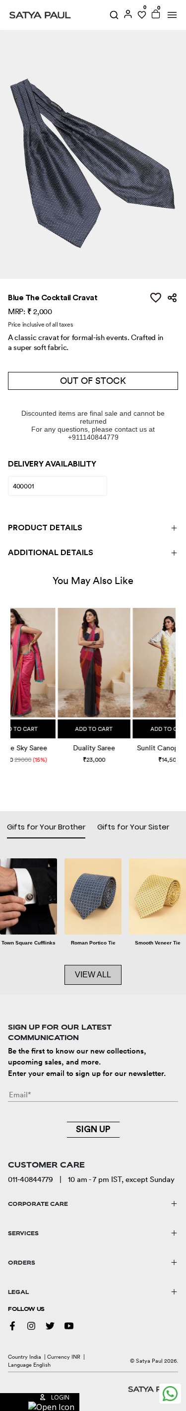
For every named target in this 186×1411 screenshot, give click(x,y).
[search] (114, 15)
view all (93, 974)
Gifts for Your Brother (46, 827)
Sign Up (93, 1129)
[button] (11, 676)
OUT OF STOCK (93, 380)
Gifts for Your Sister (133, 827)
